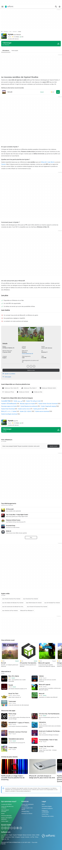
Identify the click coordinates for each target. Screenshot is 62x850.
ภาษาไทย (32, 837)
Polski (12, 837)
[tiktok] (8, 828)
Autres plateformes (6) (27, 353)
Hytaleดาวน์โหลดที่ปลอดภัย (8, 403)
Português (17, 837)
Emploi (2, 813)
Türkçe (36, 837)
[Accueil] (1, 31)
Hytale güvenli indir (38, 409)
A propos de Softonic (6, 804)
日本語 (37, 835)
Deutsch (6, 835)
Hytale (14, 34)
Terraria (3, 164)
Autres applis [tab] (15, 50)
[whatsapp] (34, 366)
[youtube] (17, 828)
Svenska (27, 837)
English (10, 835)
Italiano (34, 835)
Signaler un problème (10, 373)
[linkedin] (14, 828)
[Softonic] (9, 6)
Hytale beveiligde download (9, 414)
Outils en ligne (4, 821)
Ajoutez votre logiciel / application (6, 818)
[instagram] (5, 828)
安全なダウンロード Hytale (8, 411)
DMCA (43, 804)
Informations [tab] (5, 50)
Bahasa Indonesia (27, 835)
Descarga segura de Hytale (9, 406)
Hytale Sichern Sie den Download (48, 403)
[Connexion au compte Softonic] (59, 6)
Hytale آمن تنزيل (18, 401)
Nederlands (8, 837)
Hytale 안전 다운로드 (26, 411)
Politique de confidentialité (45, 811)
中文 (8, 839)
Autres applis (8, 376)
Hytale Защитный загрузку (48, 406)
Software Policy (25, 811)
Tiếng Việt (3, 839)
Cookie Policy (45, 814)
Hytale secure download (42, 411)
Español (15, 835)
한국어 (2, 837)
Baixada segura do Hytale (27, 403)
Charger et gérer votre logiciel (27, 808)
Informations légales (47, 806)
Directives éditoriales (6, 815)
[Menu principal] (2, 6)
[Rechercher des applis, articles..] (56, 6)
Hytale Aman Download (8, 409)
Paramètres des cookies (48, 816)
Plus (31, 537)
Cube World (50, 162)
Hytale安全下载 (5, 401)
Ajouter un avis (31, 370)
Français (19, 835)
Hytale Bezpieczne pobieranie (29, 406)
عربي (2, 835)
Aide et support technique (5, 810)
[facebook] (28, 366)
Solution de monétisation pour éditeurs (27, 805)
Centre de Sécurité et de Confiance (7, 807)
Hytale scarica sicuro (24, 409)
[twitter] (31, 366)
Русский (22, 837)
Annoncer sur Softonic (26, 813)
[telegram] (20, 828)
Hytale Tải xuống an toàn (33, 401)
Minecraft (44, 162)
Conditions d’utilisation (47, 808)
